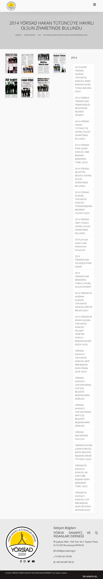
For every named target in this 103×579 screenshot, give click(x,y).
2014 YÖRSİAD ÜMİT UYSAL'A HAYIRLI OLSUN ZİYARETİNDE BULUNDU (82, 226)
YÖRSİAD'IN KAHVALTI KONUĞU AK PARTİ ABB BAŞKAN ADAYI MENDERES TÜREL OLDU (82, 476)
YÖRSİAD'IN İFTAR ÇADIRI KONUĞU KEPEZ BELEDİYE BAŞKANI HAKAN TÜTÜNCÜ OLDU (83, 452)
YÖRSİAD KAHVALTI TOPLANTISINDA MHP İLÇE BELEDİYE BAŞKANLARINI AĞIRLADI (83, 415)
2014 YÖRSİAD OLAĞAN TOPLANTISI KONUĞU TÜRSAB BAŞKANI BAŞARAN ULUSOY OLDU (83, 203)
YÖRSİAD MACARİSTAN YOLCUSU (81, 436)
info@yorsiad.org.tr (66, 550)
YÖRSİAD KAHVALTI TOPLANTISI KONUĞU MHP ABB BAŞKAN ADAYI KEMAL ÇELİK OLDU (82, 361)
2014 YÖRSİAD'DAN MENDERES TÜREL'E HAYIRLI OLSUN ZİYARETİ (83, 279)
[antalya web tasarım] (90, 576)
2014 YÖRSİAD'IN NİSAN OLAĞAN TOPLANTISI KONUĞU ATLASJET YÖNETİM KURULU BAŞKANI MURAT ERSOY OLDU (83, 330)
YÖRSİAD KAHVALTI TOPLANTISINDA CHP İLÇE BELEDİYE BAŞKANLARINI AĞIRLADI (83, 388)
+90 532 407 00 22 (65, 562)
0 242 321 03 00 (64, 556)
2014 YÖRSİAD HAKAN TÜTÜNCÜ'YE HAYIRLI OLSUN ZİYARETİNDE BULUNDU (65, 35)
